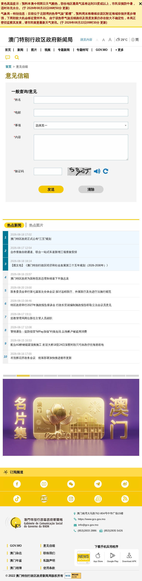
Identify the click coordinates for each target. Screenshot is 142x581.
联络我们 (49, 553)
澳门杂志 (16, 553)
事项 (18, 125)
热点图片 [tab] (36, 225)
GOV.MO (16, 545)
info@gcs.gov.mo (88, 525)
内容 (18, 137)
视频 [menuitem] (47, 49)
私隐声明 (49, 560)
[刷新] (105, 171)
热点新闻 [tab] (14, 225)
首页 (8, 66)
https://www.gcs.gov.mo (91, 519)
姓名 (18, 99)
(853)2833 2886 (87, 530)
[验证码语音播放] (97, 173)
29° (124, 39)
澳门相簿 (16, 568)
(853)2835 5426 (113, 530)
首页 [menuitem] (8, 49)
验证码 (19, 171)
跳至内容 (86, 39)
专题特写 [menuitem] (82, 49)
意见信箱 (49, 545)
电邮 (18, 112)
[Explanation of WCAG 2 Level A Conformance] (73, 575)
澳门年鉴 (16, 560)
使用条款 (49, 568)
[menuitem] (20, 49)
